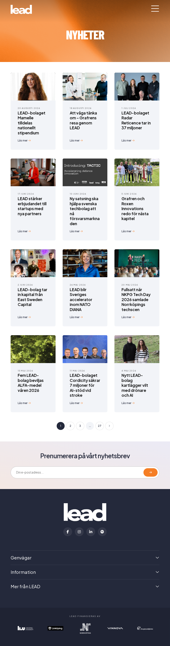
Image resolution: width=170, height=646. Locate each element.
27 (99, 425)
